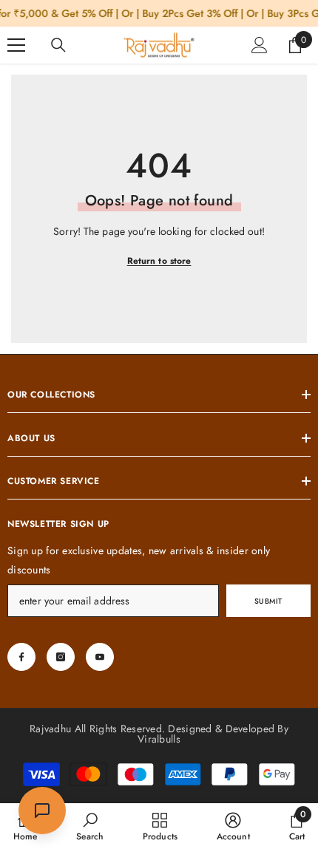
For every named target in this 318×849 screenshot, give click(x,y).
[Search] (58, 45)
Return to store (159, 260)
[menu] (16, 45)
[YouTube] (100, 657)
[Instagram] (61, 657)
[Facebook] (21, 657)
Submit (268, 601)
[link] (90, 826)
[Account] (259, 45)
